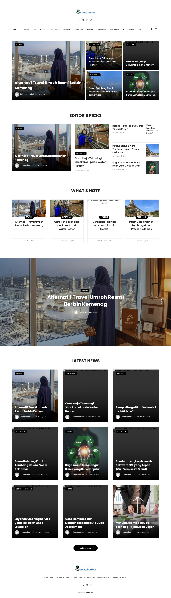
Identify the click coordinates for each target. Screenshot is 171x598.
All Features (76, 578)
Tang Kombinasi (40, 29)
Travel (19, 45)
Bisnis (90, 29)
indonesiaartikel (27, 94)
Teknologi (94, 75)
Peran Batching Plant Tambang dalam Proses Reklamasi (103, 91)
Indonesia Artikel (86, 592)
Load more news (86, 548)
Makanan (55, 29)
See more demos (104, 578)
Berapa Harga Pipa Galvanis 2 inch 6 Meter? (140, 63)
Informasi (115, 29)
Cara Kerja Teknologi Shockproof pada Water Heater (102, 61)
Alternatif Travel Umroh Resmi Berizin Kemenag (48, 85)
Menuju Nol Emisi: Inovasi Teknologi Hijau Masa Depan (135, 525)
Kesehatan (101, 29)
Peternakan (128, 29)
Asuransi (79, 29)
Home (26, 29)
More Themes (49, 578)
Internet (67, 29)
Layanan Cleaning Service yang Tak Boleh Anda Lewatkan (32, 523)
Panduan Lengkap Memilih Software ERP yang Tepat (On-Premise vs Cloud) (134, 465)
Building (130, 45)
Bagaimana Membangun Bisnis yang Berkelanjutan (141, 93)
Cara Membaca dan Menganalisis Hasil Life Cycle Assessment (84, 523)
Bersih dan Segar (24, 489)
